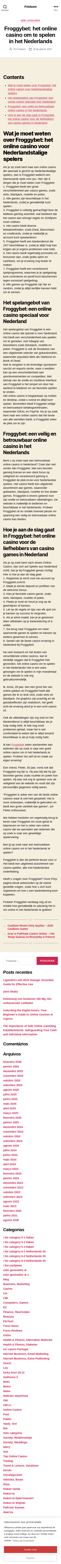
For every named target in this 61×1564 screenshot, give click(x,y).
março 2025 (10, 1113)
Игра (6, 1484)
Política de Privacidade (23, 1540)
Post (6, 1414)
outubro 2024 (11, 1136)
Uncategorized (12, 1474)
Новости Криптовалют (18, 1498)
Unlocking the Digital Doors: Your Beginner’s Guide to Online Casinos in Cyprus (28, 1014)
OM (5, 1400)
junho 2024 (10, 1155)
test (5, 1451)
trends (7, 1470)
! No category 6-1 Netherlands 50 (24, 1251)
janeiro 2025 (11, 1122)
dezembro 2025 (13, 1071)
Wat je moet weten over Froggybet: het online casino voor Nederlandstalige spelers (32, 89)
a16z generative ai (14, 1270)
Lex (5, 1367)
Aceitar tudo (30, 1549)
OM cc (7, 1405)
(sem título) (10, 991)
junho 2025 (10, 1099)
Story (6, 1447)
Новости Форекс (14, 1502)
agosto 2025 (11, 1089)
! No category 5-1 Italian (18, 1237)
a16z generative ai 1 (16, 1274)
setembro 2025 (12, 1085)
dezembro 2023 (13, 1182)
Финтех (8, 1512)
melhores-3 (10, 1377)
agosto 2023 (11, 1201)
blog (6, 1279)
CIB (5, 1298)
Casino (7, 1288)
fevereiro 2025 (12, 1117)
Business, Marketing (16, 1284)
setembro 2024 (12, 1141)
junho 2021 (10, 1215)
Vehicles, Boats (13, 1479)
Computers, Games (15, 1302)
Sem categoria (30, 20)
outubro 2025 (11, 1080)
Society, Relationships (17, 1437)
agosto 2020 (11, 1220)
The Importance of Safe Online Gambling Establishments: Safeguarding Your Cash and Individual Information (30, 1030)
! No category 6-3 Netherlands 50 (24, 1260)
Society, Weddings (15, 1442)
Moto (6, 1381)
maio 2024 (9, 1159)
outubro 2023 (11, 1192)
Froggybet (17, 744)
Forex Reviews (12, 1330)
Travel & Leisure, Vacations (20, 1465)
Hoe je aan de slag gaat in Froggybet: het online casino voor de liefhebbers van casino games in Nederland (31, 119)
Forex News (10, 1326)
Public (7, 1419)
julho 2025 (9, 1094)
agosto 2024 (11, 1145)
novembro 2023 (13, 1187)
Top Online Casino (15, 1456)
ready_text (10, 1423)
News (6, 1391)
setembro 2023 (12, 1196)
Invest (7, 1363)
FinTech (8, 1321)
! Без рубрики (12, 1265)
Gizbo (7, 1335)
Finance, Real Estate (16, 1312)
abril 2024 (9, 1164)
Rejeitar (30, 1558)
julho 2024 (9, 1150)
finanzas (8, 1316)
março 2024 (10, 1168)
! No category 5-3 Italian (18, 1246)
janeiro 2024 (11, 1178)
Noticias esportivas (15, 1395)
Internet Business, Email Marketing (25, 1353)
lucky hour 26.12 (14, 1372)
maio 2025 (9, 1103)
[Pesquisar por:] (18, 961)
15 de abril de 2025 (42, 49)
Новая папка (11, 1488)
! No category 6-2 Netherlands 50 (24, 1256)
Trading (8, 1461)
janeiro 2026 (11, 1066)
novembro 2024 (13, 1131)
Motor (7, 1386)
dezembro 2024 (13, 1127)
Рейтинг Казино (13, 1507)
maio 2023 (9, 1206)
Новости (9, 1493)
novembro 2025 (13, 1075)
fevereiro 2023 (12, 1210)
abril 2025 (9, 1108)
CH (5, 1293)
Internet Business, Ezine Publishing (26, 1358)
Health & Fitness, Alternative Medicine (27, 1339)
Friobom (30, 6)
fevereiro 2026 (12, 1061)
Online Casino (12, 1409)
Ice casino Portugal (15, 1349)
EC (5, 1307)
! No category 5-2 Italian (18, 1242)
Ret (5, 1428)
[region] (30, 1540)
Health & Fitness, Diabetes (20, 1344)
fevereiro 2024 (12, 1173)
